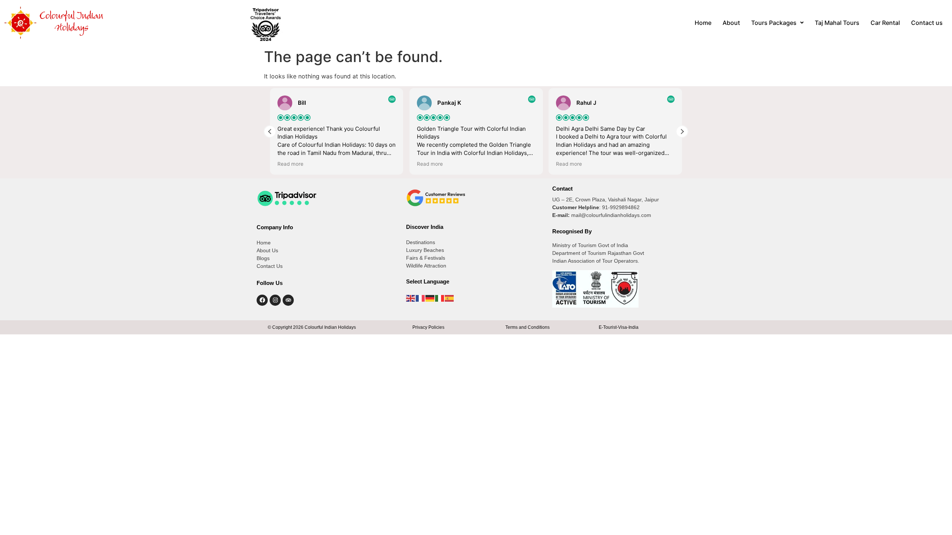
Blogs (263, 258)
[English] (411, 297)
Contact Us (270, 266)
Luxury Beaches (425, 250)
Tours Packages (774, 22)
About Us (267, 250)
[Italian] (440, 297)
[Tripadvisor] (288, 300)
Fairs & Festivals (425, 258)
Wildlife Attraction (426, 266)
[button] (777, 22)
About (731, 22)
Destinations (420, 242)
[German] (430, 297)
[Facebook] (262, 300)
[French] (420, 297)
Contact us (927, 22)
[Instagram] (275, 300)
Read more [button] (290, 164)
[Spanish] (449, 297)
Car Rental (885, 22)
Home (703, 22)
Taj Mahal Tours (837, 22)
